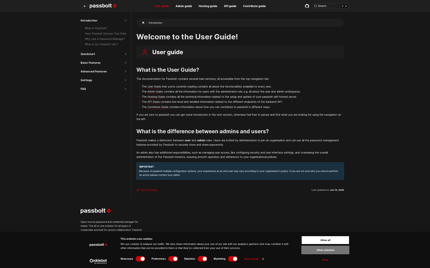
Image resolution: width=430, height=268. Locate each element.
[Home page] (143, 23)
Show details (251, 258)
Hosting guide (208, 6)
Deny (325, 259)
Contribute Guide (157, 107)
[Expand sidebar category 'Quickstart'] (125, 54)
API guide (230, 6)
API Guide (153, 101)
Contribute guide (254, 6)
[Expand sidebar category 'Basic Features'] (125, 62)
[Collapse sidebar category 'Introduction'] (125, 20)
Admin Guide (155, 91)
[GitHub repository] (307, 6)
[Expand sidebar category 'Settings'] (125, 80)
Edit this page (149, 190)
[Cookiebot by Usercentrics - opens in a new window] (98, 261)
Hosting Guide (156, 96)
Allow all (325, 240)
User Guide (154, 86)
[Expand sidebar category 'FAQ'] (125, 88)
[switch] (173, 258)
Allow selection (325, 250)
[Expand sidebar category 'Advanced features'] (125, 71)
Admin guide (184, 6)
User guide (162, 6)
